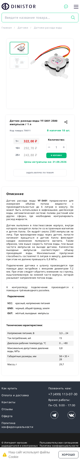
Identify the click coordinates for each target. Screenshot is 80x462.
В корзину (56, 155)
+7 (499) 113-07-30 (62, 394)
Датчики (23, 27)
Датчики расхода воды (48, 27)
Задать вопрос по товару (40, 172)
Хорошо (68, 454)
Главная (7, 27)
